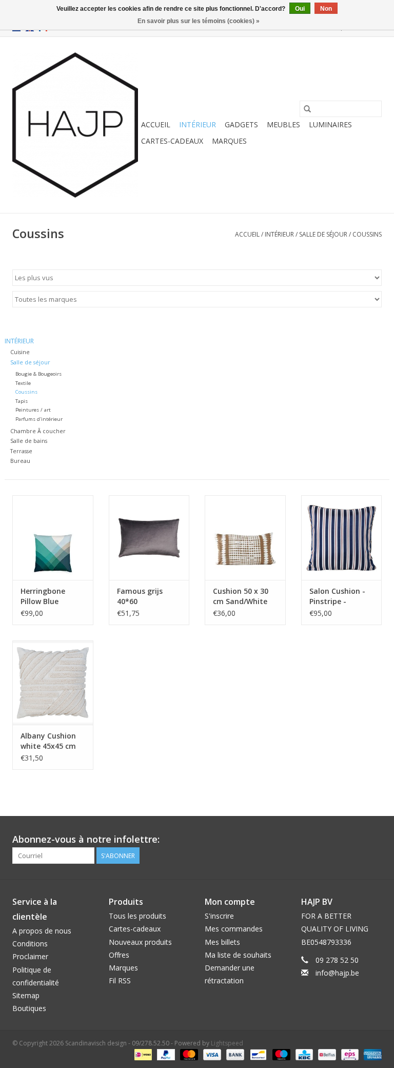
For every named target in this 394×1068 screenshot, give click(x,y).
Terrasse (21, 451)
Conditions (30, 943)
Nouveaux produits (140, 942)
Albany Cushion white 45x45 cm (48, 741)
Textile (23, 383)
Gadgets (241, 124)
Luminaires (330, 124)
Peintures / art (33, 409)
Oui (300, 8)
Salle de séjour (323, 234)
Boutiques (29, 1008)
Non (326, 8)
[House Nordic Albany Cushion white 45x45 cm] (52, 682)
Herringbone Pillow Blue (43, 596)
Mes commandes (234, 929)
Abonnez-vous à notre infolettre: (86, 839)
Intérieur (197, 124)
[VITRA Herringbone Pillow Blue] (52, 537)
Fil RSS (120, 980)
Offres (119, 955)
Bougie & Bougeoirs (38, 374)
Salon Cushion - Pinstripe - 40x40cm (337, 596)
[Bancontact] (257, 1054)
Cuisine (20, 352)
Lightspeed (227, 1043)
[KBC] (303, 1054)
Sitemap (26, 995)
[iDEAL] (142, 1054)
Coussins (367, 234)
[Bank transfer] (234, 1054)
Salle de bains (28, 440)
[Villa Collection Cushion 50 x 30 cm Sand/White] (245, 537)
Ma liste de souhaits (238, 955)
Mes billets (222, 942)
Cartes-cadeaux (172, 141)
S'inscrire (219, 916)
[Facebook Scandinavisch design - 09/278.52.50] (336, 839)
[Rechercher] (307, 109)
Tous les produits (137, 916)
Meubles (283, 124)
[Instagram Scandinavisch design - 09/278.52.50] (373, 839)
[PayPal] (164, 1054)
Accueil (155, 124)
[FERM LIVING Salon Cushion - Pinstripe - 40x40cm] (341, 537)
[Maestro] (280, 1054)
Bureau (20, 460)
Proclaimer (30, 956)
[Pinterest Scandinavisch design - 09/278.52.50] (355, 839)
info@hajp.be (337, 973)
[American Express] (371, 1054)
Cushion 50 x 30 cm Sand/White (240, 596)
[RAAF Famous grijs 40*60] (149, 537)
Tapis (21, 401)
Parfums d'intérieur (39, 419)
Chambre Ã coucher (38, 431)
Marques (229, 141)
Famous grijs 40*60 (140, 596)
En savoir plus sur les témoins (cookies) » (198, 21)
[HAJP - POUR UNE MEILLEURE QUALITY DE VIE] (75, 125)
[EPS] (349, 1054)
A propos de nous (41, 931)
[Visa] (211, 1054)
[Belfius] (325, 1054)
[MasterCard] (188, 1054)
